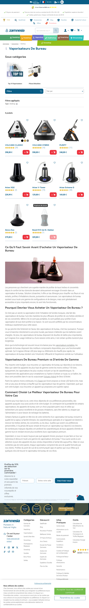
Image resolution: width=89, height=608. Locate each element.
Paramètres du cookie (70, 597)
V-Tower (39, 381)
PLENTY (62, 145)
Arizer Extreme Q (66, 187)
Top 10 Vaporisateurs (15, 84)
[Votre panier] (80, 30)
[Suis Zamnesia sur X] (17, 547)
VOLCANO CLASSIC (14, 145)
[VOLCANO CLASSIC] (17, 130)
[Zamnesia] (18, 30)
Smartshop (27, 540)
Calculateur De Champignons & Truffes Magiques (78, 534)
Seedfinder (43, 523)
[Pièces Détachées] (35, 71)
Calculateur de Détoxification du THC (78, 526)
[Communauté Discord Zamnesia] (13, 552)
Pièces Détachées (34, 84)
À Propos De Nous (45, 538)
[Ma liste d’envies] (73, 30)
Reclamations (60, 570)
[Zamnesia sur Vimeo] (13, 547)
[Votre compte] (66, 30)
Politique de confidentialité (33, 500)
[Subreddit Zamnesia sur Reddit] (9, 552)
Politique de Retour (62, 557)
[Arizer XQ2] (17, 173)
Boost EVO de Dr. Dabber (43, 230)
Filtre (9, 91)
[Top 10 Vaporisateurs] (15, 71)
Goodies (26, 553)
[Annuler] (17, 104)
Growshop (27, 550)
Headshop (27, 529)
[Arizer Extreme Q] (71, 173)
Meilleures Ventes (45, 534)
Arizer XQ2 (9, 187)
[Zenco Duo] (17, 215)
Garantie (59, 566)
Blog (41, 527)
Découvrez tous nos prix (65, 509)
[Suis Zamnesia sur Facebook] (4, 547)
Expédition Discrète (46, 563)
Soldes (26, 560)
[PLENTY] (71, 130)
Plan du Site (44, 566)
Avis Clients (43, 541)
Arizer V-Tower (38, 187)
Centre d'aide (60, 526)
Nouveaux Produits (46, 531)
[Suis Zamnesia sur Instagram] (9, 547)
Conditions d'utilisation (50, 500)
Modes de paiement (62, 535)
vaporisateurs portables (65, 345)
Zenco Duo (9, 230)
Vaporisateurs (28, 533)
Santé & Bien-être (29, 536)
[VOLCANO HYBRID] (44, 130)
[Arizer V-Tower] (44, 173)
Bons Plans (27, 557)
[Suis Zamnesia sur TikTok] (4, 552)
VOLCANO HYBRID (40, 145)
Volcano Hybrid (50, 376)
